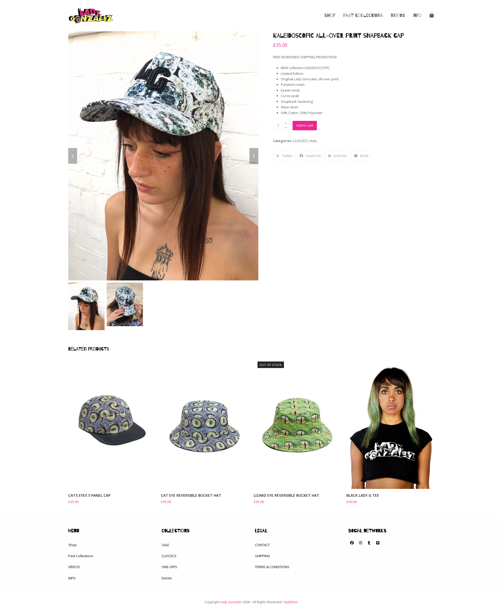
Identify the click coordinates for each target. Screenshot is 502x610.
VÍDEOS (74, 566)
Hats (313, 140)
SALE (165, 545)
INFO (72, 578)
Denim (167, 578)
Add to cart (304, 125)
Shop (72, 545)
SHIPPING (262, 555)
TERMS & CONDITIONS (272, 566)
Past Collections (80, 555)
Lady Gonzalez (231, 602)
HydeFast (291, 602)
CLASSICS (300, 140)
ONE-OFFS (169, 566)
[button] (431, 15)
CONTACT (262, 545)
